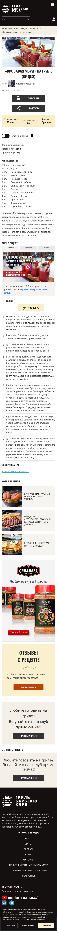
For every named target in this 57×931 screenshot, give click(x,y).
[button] (32, 136)
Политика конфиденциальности (28, 865)
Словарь (28, 849)
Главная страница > (11, 28)
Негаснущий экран (15, 135)
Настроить (10, 925)
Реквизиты (28, 875)
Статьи (28, 843)
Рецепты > (26, 28)
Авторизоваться (28, 687)
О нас (28, 854)
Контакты (28, 859)
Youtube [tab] (28, 248)
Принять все (46, 925)
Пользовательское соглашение (28, 870)
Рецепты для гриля (28, 833)
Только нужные (27, 925)
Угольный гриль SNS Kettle (15, 471)
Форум (28, 838)
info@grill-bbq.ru (12, 886)
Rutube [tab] (46, 248)
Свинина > (36, 28)
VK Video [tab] (10, 248)
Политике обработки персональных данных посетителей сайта (26, 915)
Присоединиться (29, 736)
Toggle (6, 136)
